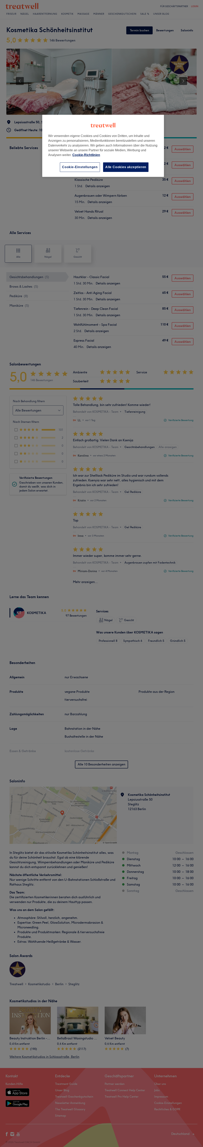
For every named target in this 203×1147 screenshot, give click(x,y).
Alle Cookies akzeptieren (125, 167)
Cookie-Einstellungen (80, 167)
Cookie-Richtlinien (86, 155)
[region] (103, 146)
